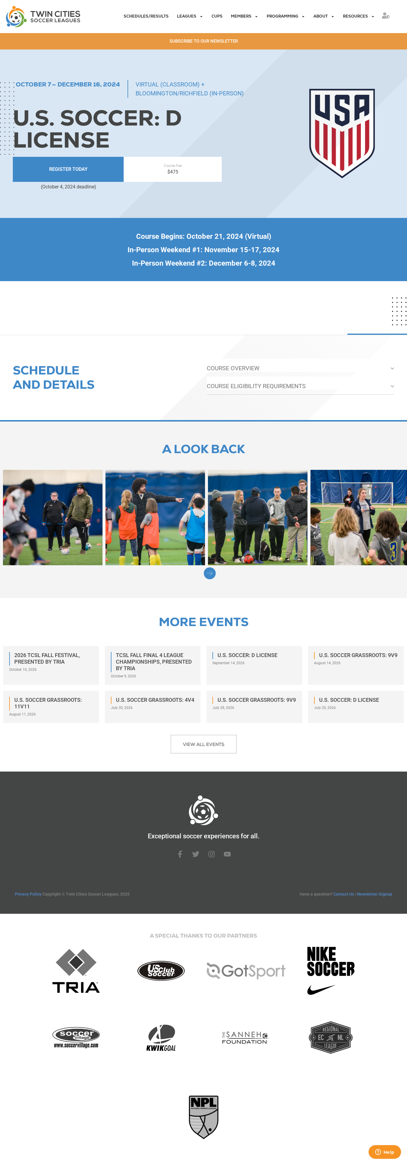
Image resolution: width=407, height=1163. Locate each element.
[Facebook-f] (180, 854)
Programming (282, 16)
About (320, 16)
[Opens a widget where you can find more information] (384, 1152)
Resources (355, 16)
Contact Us (343, 894)
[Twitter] (196, 854)
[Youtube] (227, 854)
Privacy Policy (28, 894)
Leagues (186, 16)
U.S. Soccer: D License (247, 655)
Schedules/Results (146, 16)
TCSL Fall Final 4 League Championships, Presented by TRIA (154, 661)
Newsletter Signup (374, 894)
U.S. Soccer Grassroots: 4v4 (155, 700)
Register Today (68, 169)
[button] (210, 573)
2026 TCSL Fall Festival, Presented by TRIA (47, 658)
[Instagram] (211, 854)
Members (241, 16)
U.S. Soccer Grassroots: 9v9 (358, 655)
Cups (217, 16)
